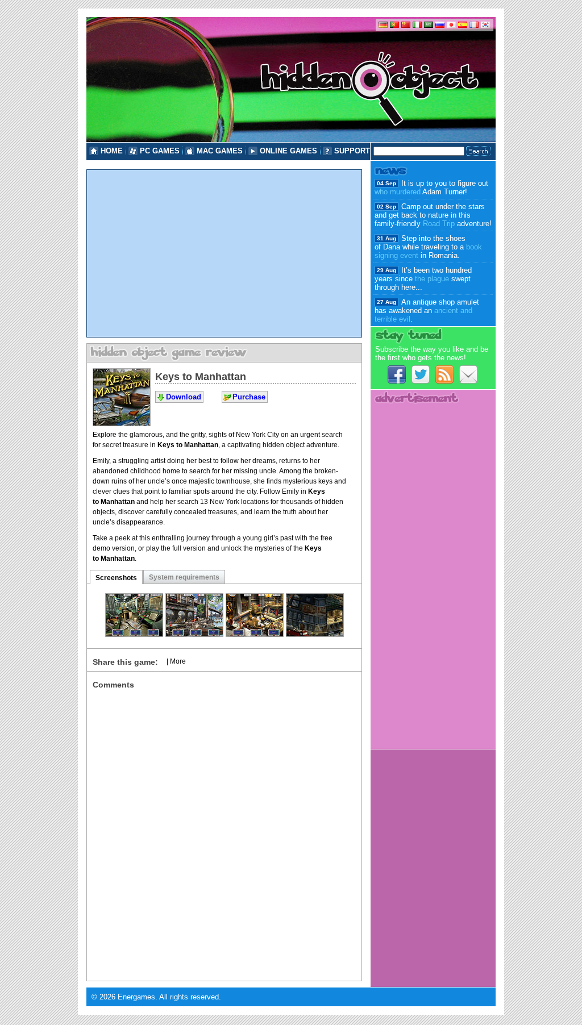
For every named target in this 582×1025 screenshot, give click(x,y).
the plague (432, 278)
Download (183, 397)
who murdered (398, 192)
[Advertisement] (224, 253)
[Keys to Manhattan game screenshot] (134, 634)
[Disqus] (224, 831)
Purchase (248, 397)
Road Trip (439, 223)
